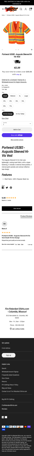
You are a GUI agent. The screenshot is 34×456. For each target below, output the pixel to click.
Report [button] (19, 244)
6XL (4, 106)
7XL (10, 106)
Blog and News (6, 388)
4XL (17, 101)
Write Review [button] (17, 208)
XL (20, 96)
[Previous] (2, 50)
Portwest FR (6, 87)
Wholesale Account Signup (10, 371)
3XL (10, 101)
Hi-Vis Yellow (20, 114)
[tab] (26, 216)
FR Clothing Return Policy (10, 385)
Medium (12, 96)
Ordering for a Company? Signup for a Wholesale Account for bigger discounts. (14, 81)
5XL (23, 101)
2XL (4, 101)
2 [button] (18, 49)
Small (5, 96)
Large (26, 96)
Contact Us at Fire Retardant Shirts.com (14, 391)
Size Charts (5, 378)
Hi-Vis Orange (7, 114)
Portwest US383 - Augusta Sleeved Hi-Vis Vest (18, 15)
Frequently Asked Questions (10, 375)
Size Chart (5, 118)
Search (4, 368)
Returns (4, 381)
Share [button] (22, 244)
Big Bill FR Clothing (8, 399)
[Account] (25, 8)
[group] (17, 198)
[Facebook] (3, 417)
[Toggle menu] (2, 9)
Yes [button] (16, 244)
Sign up (8, 355)
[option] (17, 32)
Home (3, 15)
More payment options (17, 140)
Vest (6, 89)
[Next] (32, 50)
